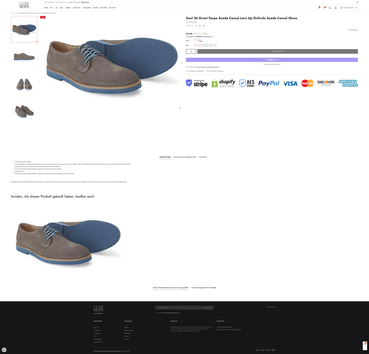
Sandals (126, 336)
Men (51, 7)
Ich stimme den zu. (204, 67)
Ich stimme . (168, 312)
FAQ (95, 336)
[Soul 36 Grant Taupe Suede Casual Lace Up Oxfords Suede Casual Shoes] (111, 63)
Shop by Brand (87, 7)
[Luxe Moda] (24, 5)
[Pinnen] (203, 25)
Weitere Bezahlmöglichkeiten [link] (272, 64)
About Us (96, 327)
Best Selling (103, 7)
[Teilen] (196, 25)
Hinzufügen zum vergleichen (195, 71)
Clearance (95, 7)
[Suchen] (330, 8)
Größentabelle (354, 30)
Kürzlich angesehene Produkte (204, 287)
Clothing (68, 7)
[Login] (336, 8)
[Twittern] (199, 25)
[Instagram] (357, 2)
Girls (57, 7)
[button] (41, 63)
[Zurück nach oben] (365, 348)
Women (46, 7)
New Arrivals (112, 7)
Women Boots (128, 330)
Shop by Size (76, 7)
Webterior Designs (125, 351)
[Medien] (180, 108)
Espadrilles (127, 333)
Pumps (126, 339)
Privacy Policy (97, 342)
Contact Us (97, 330)
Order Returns (98, 339)
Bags (61, 7)
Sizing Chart (97, 333)
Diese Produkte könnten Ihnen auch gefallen (171, 287)
